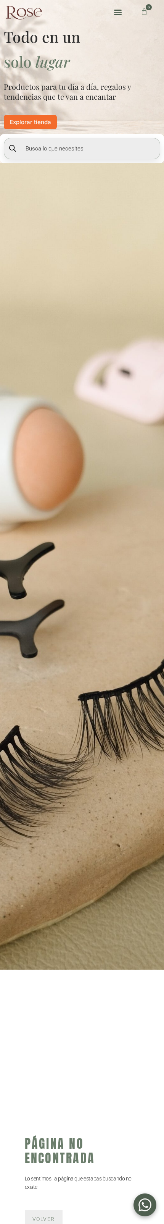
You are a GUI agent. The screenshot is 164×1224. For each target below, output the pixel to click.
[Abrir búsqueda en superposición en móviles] (82, 148)
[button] (117, 11)
